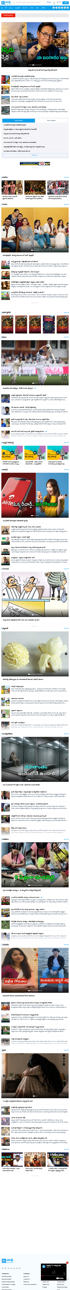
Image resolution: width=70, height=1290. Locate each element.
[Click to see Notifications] (54, 3)
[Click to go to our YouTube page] (65, 8)
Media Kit (26, 1282)
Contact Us (26, 1279)
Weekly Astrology (62, 1287)
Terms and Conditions (30, 1284)
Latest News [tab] (19, 121)
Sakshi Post (46, 1284)
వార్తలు (10, 8)
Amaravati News (6, 1279)
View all (66, 312)
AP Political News (7, 1277)
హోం (6, 8)
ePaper (49, 2)
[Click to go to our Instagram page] (62, 8)
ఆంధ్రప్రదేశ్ (17, 8)
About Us (26, 1277)
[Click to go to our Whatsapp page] (56, 8)
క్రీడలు (37, 8)
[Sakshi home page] (7, 1261)
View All (34, 155)
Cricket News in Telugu (8, 1284)
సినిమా (31, 8)
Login (65, 3)
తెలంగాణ (25, 8)
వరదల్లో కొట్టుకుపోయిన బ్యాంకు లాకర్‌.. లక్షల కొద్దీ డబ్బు (45, 15)
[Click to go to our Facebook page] (54, 8)
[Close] (67, 1262)
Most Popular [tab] (51, 121)
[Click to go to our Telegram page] (17, 1268)
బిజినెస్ (43, 8)
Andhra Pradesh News (8, 1282)
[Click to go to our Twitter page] (59, 8)
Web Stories (60, 1284)
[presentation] (4, 44)
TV (60, 2)
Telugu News (61, 1282)
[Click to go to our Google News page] (68, 8)
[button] (32, 250)
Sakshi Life (46, 1282)
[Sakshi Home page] (6, 3)
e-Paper (45, 1287)
